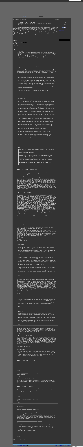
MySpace (16, 42)
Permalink (17, 51)
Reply (18, 166)
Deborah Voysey (24, 169)
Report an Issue (61, 445)
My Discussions (23, 19)
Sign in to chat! (74, 446)
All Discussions (16, 19)
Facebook (21, 42)
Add (57, 19)
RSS (14, 441)
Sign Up (64, 0)
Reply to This (16, 45)
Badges (56, 445)
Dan (22, 23)
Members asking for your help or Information (44, 23)
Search (81, 0)
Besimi (21, 445)
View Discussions (22, 24)
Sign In (67, 0)
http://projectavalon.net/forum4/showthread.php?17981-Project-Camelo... (29, 421)
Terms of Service (67, 445)
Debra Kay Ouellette (25, 373)
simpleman (23, 360)
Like (15, 40)
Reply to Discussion (17, 438)
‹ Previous (16, 439)
